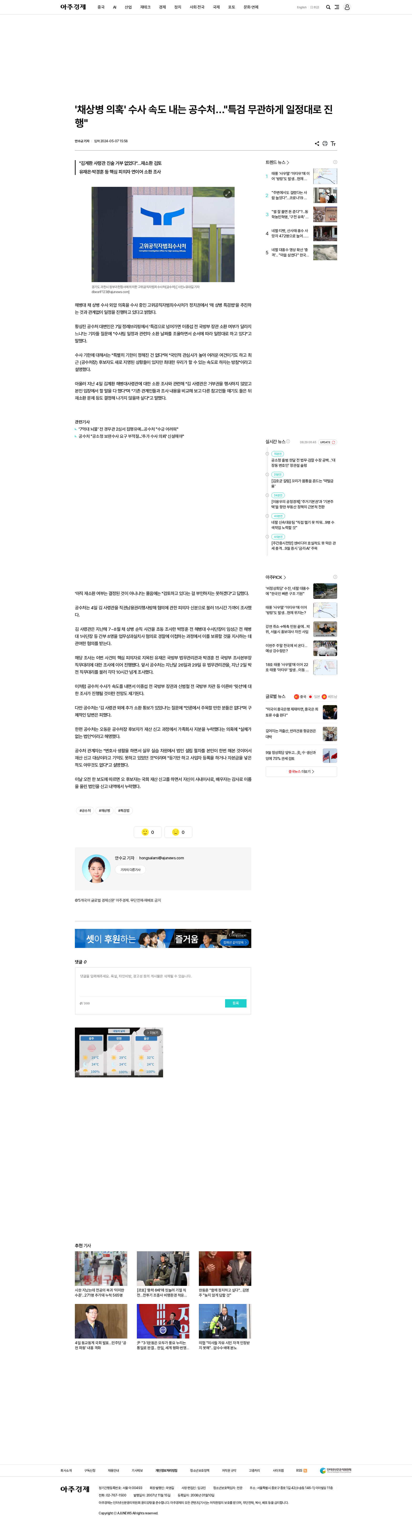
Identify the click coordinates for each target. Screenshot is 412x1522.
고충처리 (254, 1470)
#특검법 (123, 811)
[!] (335, 162)
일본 (317, 697)
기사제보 (137, 1470)
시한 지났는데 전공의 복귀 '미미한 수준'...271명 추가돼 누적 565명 (99, 1293)
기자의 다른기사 (130, 870)
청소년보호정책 (199, 1470)
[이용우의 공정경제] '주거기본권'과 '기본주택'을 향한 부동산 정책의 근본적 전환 (302, 504)
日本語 (314, 7)
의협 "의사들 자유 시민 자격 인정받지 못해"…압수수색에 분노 (224, 1345)
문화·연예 (251, 7)
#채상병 (104, 811)
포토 (231, 7)
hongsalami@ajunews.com (161, 858)
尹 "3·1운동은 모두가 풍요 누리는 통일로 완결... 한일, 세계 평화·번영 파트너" (161, 1345)
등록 (236, 1003)
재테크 (145, 7)
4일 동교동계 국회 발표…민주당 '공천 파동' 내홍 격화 (100, 1345)
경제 (162, 7)
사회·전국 (197, 7)
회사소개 (66, 1470)
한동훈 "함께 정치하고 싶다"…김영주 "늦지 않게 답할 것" (224, 1293)
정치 (177, 7)
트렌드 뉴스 (275, 162)
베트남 (332, 697)
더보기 (288, 773)
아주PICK (274, 577)
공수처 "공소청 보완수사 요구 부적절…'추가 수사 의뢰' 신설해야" (131, 436)
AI (114, 7)
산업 (128, 7)
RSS (299, 1470)
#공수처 (85, 811)
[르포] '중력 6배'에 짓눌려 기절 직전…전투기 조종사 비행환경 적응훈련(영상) (162, 1293)
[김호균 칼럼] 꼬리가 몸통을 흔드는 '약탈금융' (302, 484)
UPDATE (325, 442)
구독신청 (89, 1470)
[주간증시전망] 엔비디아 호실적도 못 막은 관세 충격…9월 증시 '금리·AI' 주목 (303, 546)
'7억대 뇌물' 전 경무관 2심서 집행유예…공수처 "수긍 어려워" (128, 429)
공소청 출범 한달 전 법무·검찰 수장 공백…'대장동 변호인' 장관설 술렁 (303, 463)
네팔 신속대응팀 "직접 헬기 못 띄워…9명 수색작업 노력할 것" (303, 525)
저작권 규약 (229, 1470)
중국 (101, 7)
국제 (216, 7)
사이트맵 (278, 1470)
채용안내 (113, 1470)
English (302, 7)
